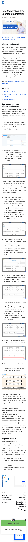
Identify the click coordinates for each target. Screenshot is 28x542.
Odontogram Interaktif (10, 91)
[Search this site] (22, 2)
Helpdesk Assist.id (9, 99)
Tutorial (4, 37)
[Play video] (14, 171)
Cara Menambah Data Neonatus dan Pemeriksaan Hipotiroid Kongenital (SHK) (21, 502)
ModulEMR (10, 37)
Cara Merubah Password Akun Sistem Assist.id (7, 497)
